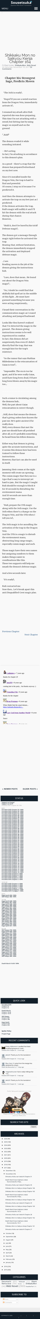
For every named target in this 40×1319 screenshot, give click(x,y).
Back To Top (5, 1313)
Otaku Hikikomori (11, 1046)
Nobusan (22, 1282)
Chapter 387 (6, 1018)
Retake (20, 1284)
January (8, 1262)
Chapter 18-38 (6, 1012)
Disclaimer (22, 1317)
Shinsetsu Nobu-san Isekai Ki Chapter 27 (18, 1229)
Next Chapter (31, 634)
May (7, 1250)
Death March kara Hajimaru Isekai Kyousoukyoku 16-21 (16, 1222)
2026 (5, 1139)
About (24, 1315)
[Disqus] (20, 696)
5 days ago (20, 1075)
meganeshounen (11, 1072)
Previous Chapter (10, 631)
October (9, 1233)
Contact (30, 1315)
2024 (5, 1145)
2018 (5, 1165)
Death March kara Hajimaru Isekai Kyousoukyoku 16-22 (16, 1210)
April (7, 1253)
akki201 (8, 1055)
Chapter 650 (6, 1025)
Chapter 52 (5, 1008)
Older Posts (30, 789)
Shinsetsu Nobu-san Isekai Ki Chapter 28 (18, 1214)
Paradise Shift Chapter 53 (9, 1050)
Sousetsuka (21, 2)
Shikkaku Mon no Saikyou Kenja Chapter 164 (20, 58)
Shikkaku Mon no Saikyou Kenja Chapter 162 (20, 1218)
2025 (5, 1142)
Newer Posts (10, 789)
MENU (5, 8)
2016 (5, 1266)
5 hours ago (20, 1059)
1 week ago (20, 1084)
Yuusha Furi (30, 1286)
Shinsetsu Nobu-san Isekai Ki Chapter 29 (18, 1203)
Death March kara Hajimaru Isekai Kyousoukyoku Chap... (16, 1181)
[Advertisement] (20, 33)
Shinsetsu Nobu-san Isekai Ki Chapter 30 (18, 1185)
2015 (5, 1270)
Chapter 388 (6, 1019)
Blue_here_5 (10, 1063)
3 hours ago (20, 1050)
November (9, 1174)
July (7, 1243)
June (7, 1246)
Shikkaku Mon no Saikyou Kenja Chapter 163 (20, 1206)
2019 (5, 1161)
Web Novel (31, 65)
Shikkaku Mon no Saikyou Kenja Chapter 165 (20, 1191)
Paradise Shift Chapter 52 (9, 1075)
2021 (5, 1155)
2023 (5, 1148)
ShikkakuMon (20, 65)
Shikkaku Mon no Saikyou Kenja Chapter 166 (20, 1188)
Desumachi (6, 1281)
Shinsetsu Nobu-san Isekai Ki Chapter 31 (18, 1177)
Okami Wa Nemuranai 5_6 (9, 1067)
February (9, 1259)
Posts (6, 1299)
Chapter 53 (5, 1006)
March (8, 1256)
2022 (5, 1152)
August (8, 1240)
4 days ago (21, 1067)
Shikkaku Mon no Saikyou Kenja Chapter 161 (20, 1226)
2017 (5, 1168)
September (9, 1237)
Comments (8, 1302)
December (9, 1171)
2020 (5, 1158)
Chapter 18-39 (6, 1013)
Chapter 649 (6, 1024)
